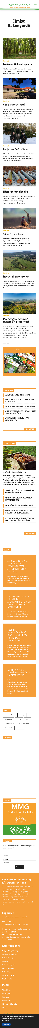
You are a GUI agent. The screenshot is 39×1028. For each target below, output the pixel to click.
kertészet (18, 719)
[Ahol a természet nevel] (19, 88)
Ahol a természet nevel (14, 104)
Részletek (5, 1021)
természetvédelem (24, 724)
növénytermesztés (10, 724)
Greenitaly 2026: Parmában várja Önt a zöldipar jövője (18, 672)
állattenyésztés (9, 728)
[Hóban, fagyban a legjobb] (19, 176)
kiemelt (27, 719)
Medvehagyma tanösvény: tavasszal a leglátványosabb (16, 320)
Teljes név (5, 859)
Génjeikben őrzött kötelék (15, 149)
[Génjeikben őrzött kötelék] (19, 133)
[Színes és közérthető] (19, 218)
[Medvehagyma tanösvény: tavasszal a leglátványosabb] (19, 303)
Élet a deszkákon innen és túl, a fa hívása (20, 407)
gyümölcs (30, 715)
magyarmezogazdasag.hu (19, 4)
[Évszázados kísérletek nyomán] (19, 48)
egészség (21, 715)
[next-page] (8, 342)
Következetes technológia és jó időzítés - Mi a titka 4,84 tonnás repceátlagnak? (17, 635)
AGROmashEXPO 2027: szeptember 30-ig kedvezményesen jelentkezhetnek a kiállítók (18, 566)
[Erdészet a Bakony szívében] (19, 260)
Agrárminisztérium (10, 715)
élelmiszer (19, 728)
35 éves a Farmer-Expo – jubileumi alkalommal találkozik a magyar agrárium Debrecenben (19, 602)
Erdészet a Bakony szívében (16, 276)
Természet (6, 61)
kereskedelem (8, 719)
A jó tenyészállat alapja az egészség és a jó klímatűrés (19, 400)
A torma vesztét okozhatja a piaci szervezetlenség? (17, 419)
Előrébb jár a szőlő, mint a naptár (17, 395)
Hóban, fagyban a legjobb (15, 191)
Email (4, 852)
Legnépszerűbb (9, 443)
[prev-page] (4, 342)
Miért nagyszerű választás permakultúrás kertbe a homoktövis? (20, 412)
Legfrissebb (8, 390)
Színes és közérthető (13, 234)
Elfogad (6, 1024)
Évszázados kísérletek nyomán (17, 64)
